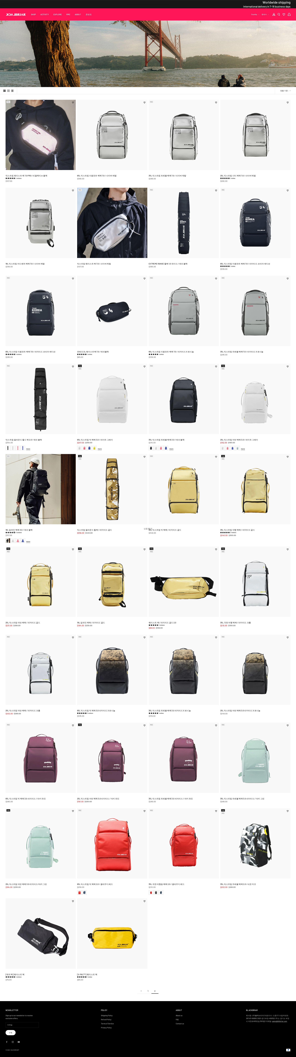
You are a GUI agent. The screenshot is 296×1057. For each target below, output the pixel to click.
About (78, 14)
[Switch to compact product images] (12, 91)
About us (179, 1015)
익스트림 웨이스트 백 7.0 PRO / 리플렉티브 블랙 (26, 175)
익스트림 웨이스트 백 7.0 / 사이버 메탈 (94, 263)
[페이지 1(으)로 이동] (141, 991)
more (28, 449)
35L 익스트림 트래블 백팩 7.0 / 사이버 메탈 (167, 175)
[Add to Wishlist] (73, 102)
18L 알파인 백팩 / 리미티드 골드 (91, 622)
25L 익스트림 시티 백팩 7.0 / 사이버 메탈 (238, 175)
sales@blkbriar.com (279, 1021)
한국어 (264, 14)
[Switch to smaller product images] (8, 91)
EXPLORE (57, 14)
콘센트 (89, 14)
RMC (68, 14)
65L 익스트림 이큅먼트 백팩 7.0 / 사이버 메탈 (97, 175)
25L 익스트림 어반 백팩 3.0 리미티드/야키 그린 (26, 884)
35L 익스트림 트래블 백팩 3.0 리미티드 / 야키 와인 (171, 798)
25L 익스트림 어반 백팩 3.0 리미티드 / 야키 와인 (98, 798)
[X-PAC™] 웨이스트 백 (87, 974)
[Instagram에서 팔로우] (13, 1042)
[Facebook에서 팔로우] (7, 1042)
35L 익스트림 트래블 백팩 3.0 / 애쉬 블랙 (166, 440)
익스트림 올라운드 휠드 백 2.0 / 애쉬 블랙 (24, 440)
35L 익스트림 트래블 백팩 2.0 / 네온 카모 (238, 884)
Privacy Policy (106, 1028)
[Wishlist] (283, 14)
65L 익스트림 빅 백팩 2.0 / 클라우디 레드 (95, 884)
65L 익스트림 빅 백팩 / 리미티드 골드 (165, 530)
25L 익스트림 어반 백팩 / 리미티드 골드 (23, 622)
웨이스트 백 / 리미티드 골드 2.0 (162, 622)
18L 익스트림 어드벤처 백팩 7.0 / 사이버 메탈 (25, 263)
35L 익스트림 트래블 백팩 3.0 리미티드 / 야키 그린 (242, 798)
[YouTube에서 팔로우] (19, 1042)
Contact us (180, 1024)
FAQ (177, 1019)
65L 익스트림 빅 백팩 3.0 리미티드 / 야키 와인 (26, 798)
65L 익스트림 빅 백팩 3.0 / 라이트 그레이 (95, 440)
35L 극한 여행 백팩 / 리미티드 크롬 (235, 622)
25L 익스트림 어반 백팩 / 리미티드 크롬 (23, 710)
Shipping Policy (107, 1015)
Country (254, 14)
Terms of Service (107, 1024)
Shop (33, 14)
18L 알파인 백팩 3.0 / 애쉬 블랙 (19, 530)
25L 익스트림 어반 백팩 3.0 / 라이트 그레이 (239, 440)
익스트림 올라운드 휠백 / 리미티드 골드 (94, 530)
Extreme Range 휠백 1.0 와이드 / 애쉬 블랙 (168, 263)
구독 (10, 1033)
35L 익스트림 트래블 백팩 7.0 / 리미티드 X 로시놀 (241, 351)
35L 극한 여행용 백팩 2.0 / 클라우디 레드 (166, 884)
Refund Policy (106, 1019)
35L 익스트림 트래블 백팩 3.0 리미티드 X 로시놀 (170, 710)
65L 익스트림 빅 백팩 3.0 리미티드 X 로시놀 (96, 710)
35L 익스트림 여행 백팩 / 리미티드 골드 (237, 530)
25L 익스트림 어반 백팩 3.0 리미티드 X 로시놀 (240, 710)
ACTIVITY (44, 14)
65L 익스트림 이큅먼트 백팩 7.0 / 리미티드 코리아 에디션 (245, 263)
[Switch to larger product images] (4, 91)
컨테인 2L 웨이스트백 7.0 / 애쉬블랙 (93, 351)
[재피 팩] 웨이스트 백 (15, 974)
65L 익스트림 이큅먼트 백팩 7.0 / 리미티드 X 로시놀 (171, 351)
